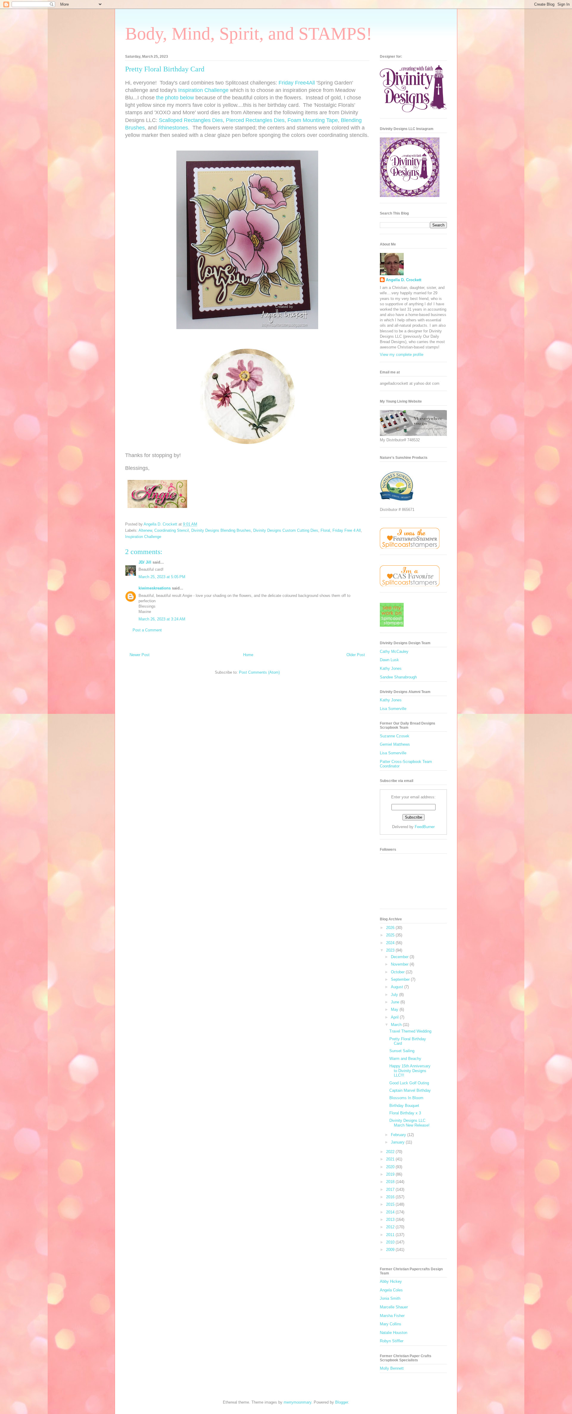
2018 (391, 1182)
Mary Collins (390, 1324)
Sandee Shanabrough (398, 677)
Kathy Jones (391, 668)
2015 (391, 1204)
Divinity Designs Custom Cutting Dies (285, 530)
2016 (391, 1197)
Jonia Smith (390, 1298)
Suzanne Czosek (394, 736)
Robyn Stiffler (391, 1341)
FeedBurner (425, 827)
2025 (391, 935)
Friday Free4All (297, 83)
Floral (325, 530)
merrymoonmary (297, 1402)
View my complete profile (401, 354)
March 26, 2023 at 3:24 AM (162, 619)
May (395, 1009)
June (395, 1002)
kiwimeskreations (155, 588)
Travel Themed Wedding (410, 1031)
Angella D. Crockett (403, 280)
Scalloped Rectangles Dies (191, 120)
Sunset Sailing (401, 1051)
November (400, 964)
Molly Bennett (392, 1368)
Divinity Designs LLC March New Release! (409, 1122)
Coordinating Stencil (171, 530)
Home (248, 655)
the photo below (175, 98)
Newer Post (140, 655)
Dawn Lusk (389, 660)
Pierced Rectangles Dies (255, 120)
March (397, 1024)
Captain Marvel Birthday (410, 1090)
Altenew (145, 530)
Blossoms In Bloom (406, 1098)
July (395, 994)
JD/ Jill (145, 562)
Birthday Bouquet (404, 1105)
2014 (391, 1212)
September (401, 979)
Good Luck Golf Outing (409, 1083)
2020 (391, 1167)
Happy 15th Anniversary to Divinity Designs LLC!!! (409, 1070)
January (398, 1142)
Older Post (355, 655)
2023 (391, 950)
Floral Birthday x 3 (405, 1113)
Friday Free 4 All (346, 530)
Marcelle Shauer (394, 1307)
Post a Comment (147, 630)
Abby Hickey (391, 1281)
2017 (391, 1189)
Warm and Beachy (405, 1058)
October (398, 972)
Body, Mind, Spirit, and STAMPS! (248, 33)
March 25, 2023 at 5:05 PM (162, 577)
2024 (391, 943)
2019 (391, 1174)
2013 (391, 1219)
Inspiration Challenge (203, 90)
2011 (391, 1234)
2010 (391, 1242)
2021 (391, 1159)
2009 (391, 1249)
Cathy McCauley (394, 651)
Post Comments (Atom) (259, 672)
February (399, 1135)
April (395, 1017)
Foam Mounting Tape (312, 120)
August (397, 987)
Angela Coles (391, 1290)
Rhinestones (173, 128)
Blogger (341, 1402)
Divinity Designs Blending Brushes (221, 530)
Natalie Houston (393, 1332)
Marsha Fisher (392, 1315)
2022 (391, 1151)
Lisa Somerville (393, 708)
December (400, 957)
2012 (391, 1227)
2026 (391, 927)
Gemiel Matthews (395, 744)
